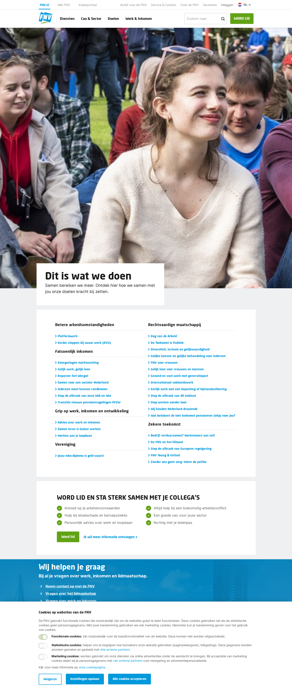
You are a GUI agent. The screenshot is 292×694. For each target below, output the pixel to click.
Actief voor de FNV (133, 5)
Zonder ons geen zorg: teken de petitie (178, 462)
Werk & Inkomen (138, 18)
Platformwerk (68, 336)
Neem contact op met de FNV (70, 586)
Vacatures (210, 5)
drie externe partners (115, 649)
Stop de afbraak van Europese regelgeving (181, 448)
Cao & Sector (91, 18)
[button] (244, 5)
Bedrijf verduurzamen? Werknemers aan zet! (183, 435)
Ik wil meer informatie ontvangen (109, 537)
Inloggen (227, 5)
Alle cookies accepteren (129, 679)
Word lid (68, 536)
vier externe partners (127, 660)
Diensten (67, 18)
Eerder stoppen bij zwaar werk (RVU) (84, 342)
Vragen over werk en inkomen (71, 601)
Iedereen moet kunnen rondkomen (83, 389)
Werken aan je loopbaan (75, 435)
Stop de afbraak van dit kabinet (173, 395)
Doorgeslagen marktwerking (78, 362)
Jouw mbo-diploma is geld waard (80, 455)
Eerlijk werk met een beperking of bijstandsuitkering (189, 389)
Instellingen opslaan (84, 679)
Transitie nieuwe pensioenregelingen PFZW (89, 402)
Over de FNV (189, 5)
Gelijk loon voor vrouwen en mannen (177, 369)
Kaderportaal (88, 5)
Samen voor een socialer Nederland (83, 382)
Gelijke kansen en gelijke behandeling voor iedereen (188, 356)
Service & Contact (163, 5)
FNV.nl (44, 5)
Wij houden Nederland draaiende (174, 409)
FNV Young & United (165, 455)
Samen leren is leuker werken (79, 429)
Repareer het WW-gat (73, 376)
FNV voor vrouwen (164, 362)
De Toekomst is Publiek (167, 342)
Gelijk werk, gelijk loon (74, 369)
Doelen (113, 18)
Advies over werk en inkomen (79, 422)
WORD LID (242, 18)
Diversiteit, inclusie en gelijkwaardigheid (180, 349)
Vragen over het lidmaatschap (71, 593)
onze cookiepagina (92, 667)
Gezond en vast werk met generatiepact (179, 376)
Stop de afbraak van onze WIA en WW (84, 395)
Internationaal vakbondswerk (172, 382)
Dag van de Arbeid (164, 336)
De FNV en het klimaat (167, 442)
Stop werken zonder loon (169, 402)
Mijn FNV (64, 5)
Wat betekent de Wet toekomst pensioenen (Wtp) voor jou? (193, 415)
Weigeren (50, 679)
